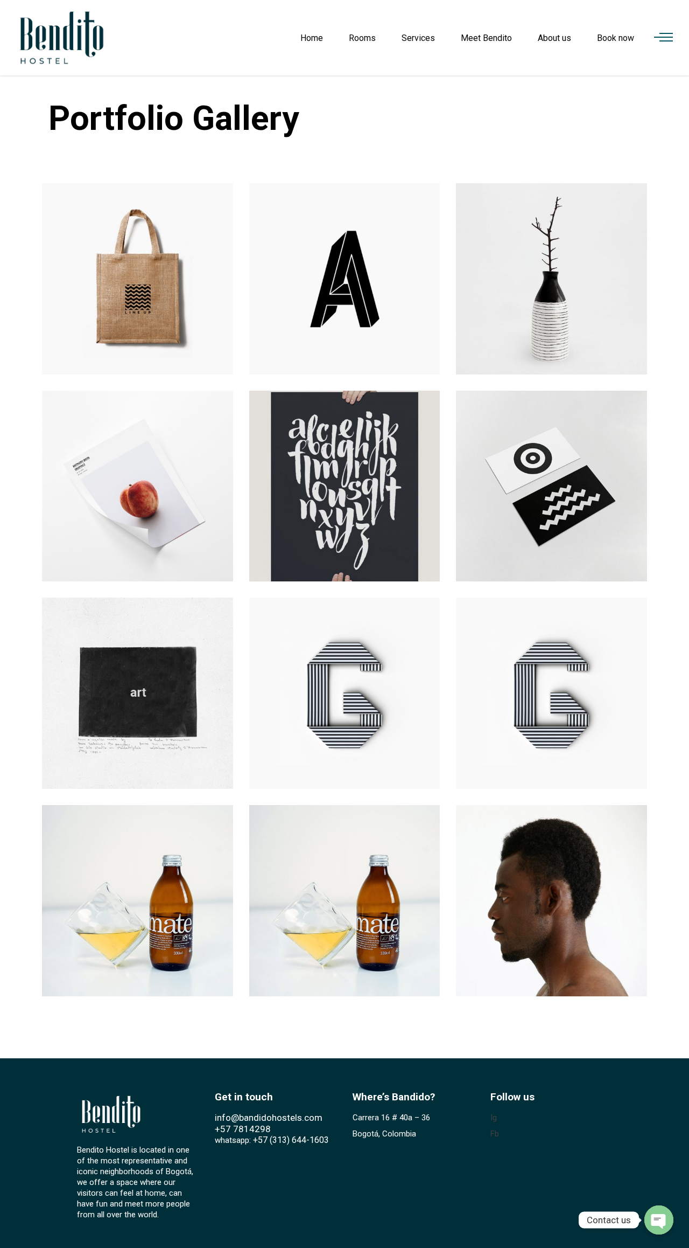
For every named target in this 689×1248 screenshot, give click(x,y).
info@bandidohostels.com (268, 1117)
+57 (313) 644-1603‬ (291, 1140)
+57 (223, 1129)
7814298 (252, 1129)
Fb (494, 1134)
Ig (493, 1117)
